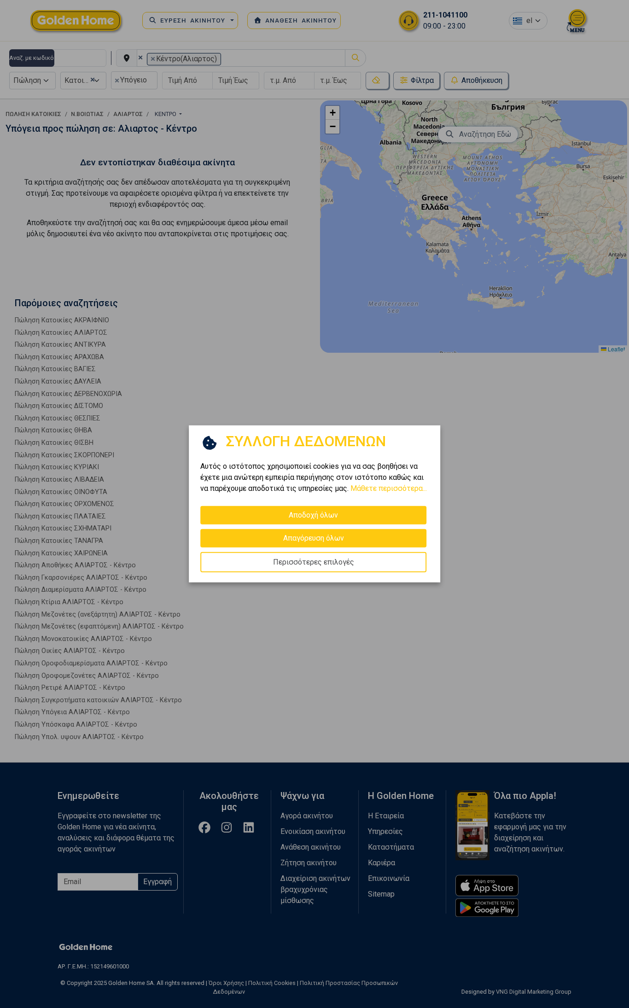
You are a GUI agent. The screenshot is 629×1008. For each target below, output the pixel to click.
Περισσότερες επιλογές (313, 562)
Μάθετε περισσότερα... (388, 488)
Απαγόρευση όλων (313, 538)
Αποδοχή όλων (313, 515)
